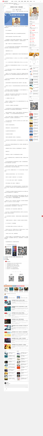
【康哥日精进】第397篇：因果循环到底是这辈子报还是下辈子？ (35, 129)
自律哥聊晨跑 (20, 303)
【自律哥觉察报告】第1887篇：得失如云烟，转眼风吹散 (26, 292)
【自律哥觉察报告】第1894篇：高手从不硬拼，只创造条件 (18, 300)
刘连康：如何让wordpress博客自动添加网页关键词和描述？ (35, 71)
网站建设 (6, 300)
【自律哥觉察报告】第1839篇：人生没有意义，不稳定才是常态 (18, 338)
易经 (17, 303)
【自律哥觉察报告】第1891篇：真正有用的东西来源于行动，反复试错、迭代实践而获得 (11, 356)
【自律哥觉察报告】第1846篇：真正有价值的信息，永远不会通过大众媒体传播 (11, 365)
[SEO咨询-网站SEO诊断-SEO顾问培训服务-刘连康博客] (5, 1)
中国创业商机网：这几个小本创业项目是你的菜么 (11, 267)
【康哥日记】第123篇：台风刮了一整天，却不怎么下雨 (12, 266)
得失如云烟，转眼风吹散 (21, 316)
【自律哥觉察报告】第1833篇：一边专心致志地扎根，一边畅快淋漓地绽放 (11, 379)
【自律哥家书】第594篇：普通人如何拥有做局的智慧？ (35, 140)
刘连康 (8, 293)
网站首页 (12, 1)
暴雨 (19, 341)
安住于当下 (18, 316)
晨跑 (18, 303)
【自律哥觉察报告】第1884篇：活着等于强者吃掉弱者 (17, 319)
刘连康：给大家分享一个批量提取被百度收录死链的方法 (35, 94)
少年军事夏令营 (16, 341)
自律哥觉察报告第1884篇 (16, 323)
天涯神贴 (16, 303)
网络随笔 (25, 1)
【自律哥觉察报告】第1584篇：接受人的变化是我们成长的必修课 (13, 263)
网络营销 (22, 1)
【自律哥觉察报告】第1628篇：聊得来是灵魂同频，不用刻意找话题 (36, 123)
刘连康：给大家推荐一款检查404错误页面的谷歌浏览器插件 (35, 77)
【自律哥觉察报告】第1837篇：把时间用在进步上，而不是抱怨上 (18, 344)
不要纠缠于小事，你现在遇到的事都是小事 (19, 335)
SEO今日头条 (15, 1)
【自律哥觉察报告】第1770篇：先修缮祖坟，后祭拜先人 (36, 126)
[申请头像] (27, 382)
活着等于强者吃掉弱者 (24, 322)
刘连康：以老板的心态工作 (16, 4)
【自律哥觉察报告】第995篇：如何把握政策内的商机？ (35, 114)
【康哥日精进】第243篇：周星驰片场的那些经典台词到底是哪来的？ (35, 131)
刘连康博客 (7, 259)
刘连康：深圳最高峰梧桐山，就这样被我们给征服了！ (35, 83)
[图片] (27, 387)
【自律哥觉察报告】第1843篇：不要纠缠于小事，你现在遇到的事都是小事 (11, 367)
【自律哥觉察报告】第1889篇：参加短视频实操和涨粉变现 (16, 292)
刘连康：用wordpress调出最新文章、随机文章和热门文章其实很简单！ (35, 74)
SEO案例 (19, 1)
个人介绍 (34, 1)
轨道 (14, 342)
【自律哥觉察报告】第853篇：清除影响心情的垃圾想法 (12, 265)
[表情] (25, 387)
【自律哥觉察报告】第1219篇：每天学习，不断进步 (11, 264)
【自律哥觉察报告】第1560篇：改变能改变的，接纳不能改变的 (36, 137)
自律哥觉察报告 (23, 303)
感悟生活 (28, 1)
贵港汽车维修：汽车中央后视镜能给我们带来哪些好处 (12, 268)
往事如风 (31, 1)
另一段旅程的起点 (16, 322)
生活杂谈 (7, 3)
